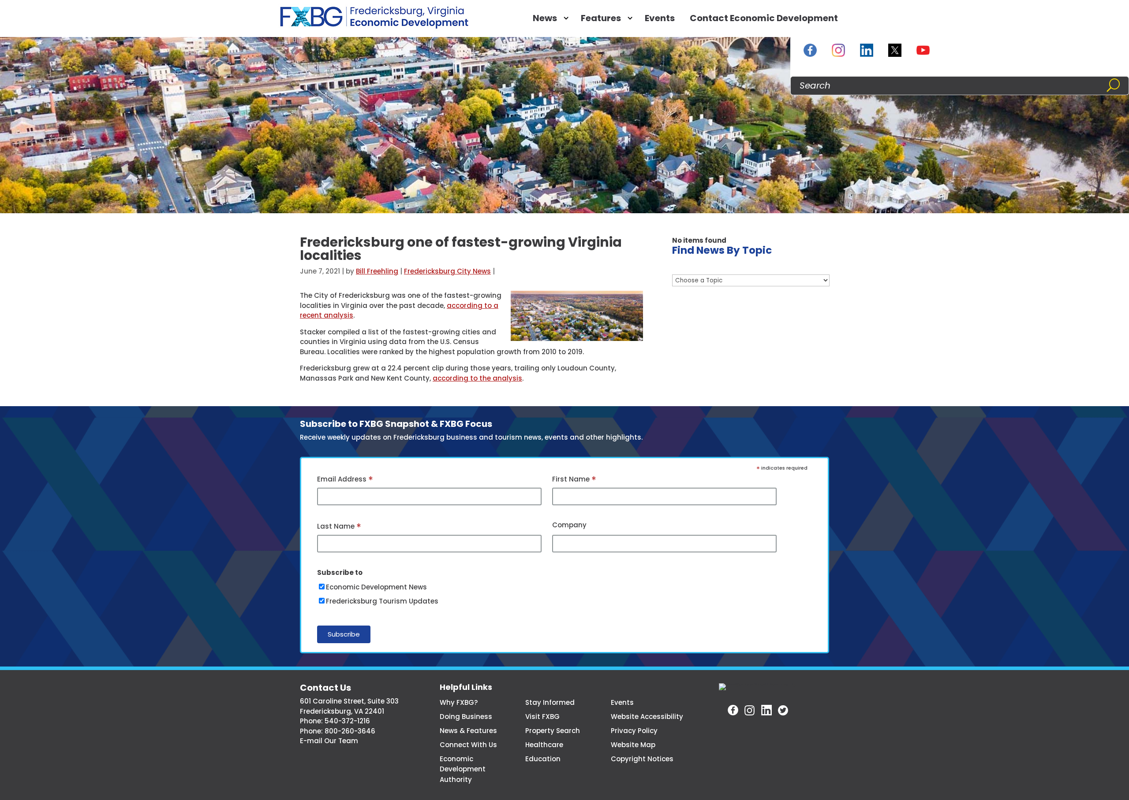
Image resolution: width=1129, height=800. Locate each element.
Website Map (633, 744)
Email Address (345, 479)
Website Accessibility (647, 716)
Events (660, 18)
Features (601, 18)
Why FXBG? (459, 702)
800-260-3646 (350, 731)
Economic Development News (376, 587)
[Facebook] (810, 50)
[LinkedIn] (866, 50)
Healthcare (544, 744)
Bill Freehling (377, 271)
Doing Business (466, 716)
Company (569, 525)
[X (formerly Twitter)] (894, 50)
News (545, 18)
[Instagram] (838, 50)
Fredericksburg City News (447, 271)
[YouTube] (923, 50)
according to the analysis (477, 378)
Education (543, 758)
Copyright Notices (642, 758)
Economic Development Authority (463, 769)
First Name (574, 479)
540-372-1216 (347, 721)
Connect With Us (468, 744)
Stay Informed (550, 702)
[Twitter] (783, 710)
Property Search (552, 730)
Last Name (339, 526)
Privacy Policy (634, 730)
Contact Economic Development (764, 18)
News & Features (468, 730)
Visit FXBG (542, 716)
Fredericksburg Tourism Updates (382, 601)
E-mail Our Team (329, 740)
